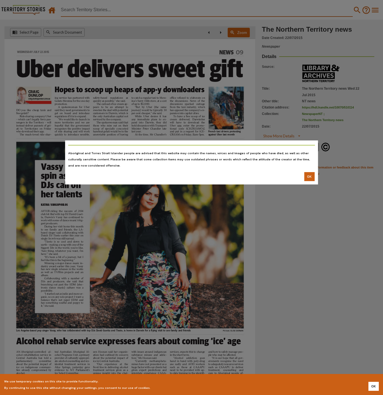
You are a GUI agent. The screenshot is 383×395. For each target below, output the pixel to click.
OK (309, 176)
